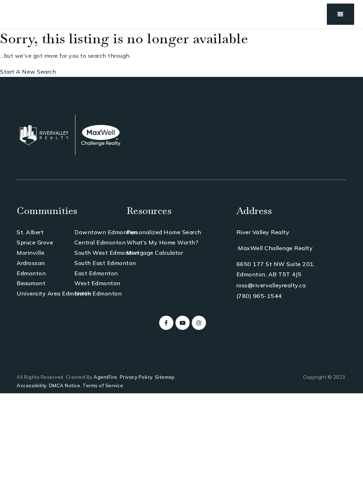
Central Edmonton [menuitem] (99, 242)
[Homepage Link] (70, 134)
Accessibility (31, 385)
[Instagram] (198, 322)
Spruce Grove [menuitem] (35, 242)
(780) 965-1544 (259, 295)
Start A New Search (28, 71)
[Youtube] (181, 322)
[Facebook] (165, 322)
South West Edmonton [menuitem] (106, 252)
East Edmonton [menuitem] (96, 273)
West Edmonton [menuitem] (97, 283)
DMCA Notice (64, 385)
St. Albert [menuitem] (30, 232)
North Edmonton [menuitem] (98, 293)
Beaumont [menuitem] (31, 283)
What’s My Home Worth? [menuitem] (163, 242)
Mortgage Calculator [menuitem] (155, 252)
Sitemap (165, 377)
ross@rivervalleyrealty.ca (271, 285)
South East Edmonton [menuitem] (105, 262)
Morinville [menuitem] (30, 252)
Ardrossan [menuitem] (31, 262)
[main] (181, 53)
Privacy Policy (136, 377)
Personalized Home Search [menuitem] (164, 232)
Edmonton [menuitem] (31, 273)
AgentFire (105, 377)
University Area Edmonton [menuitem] (54, 293)
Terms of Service (103, 385)
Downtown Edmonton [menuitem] (105, 232)
